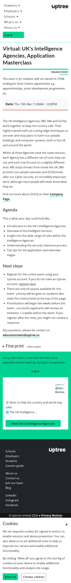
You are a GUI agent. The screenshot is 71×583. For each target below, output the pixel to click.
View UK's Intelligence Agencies (33, 423)
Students (10, 5)
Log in (8, 34)
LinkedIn (11, 495)
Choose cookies (33, 576)
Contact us (12, 478)
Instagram (12, 500)
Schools (9, 16)
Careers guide (15, 466)
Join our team (14, 483)
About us (10, 27)
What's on (11, 22)
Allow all (10, 576)
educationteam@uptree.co (21, 335)
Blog (8, 488)
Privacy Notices (51, 515)
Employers (11, 11)
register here (27, 284)
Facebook (12, 505)
